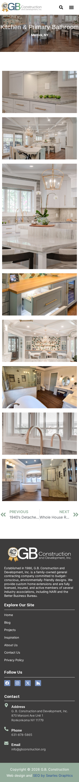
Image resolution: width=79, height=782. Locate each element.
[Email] (6, 743)
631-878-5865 (21, 734)
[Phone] (6, 729)
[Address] (6, 705)
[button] (71, 7)
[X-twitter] (28, 683)
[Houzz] (38, 683)
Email (15, 745)
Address (18, 707)
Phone (16, 730)
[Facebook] (7, 683)
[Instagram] (18, 683)
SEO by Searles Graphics (53, 775)
